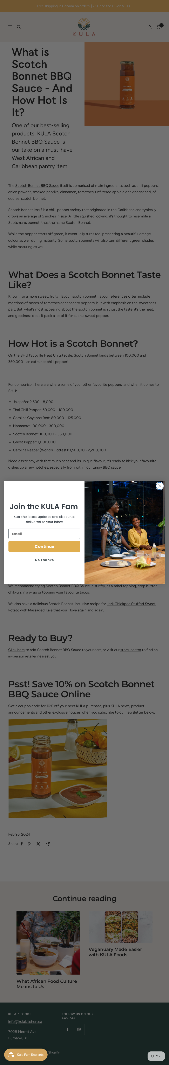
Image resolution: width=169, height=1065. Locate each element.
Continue (44, 546)
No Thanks (44, 560)
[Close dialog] (159, 486)
